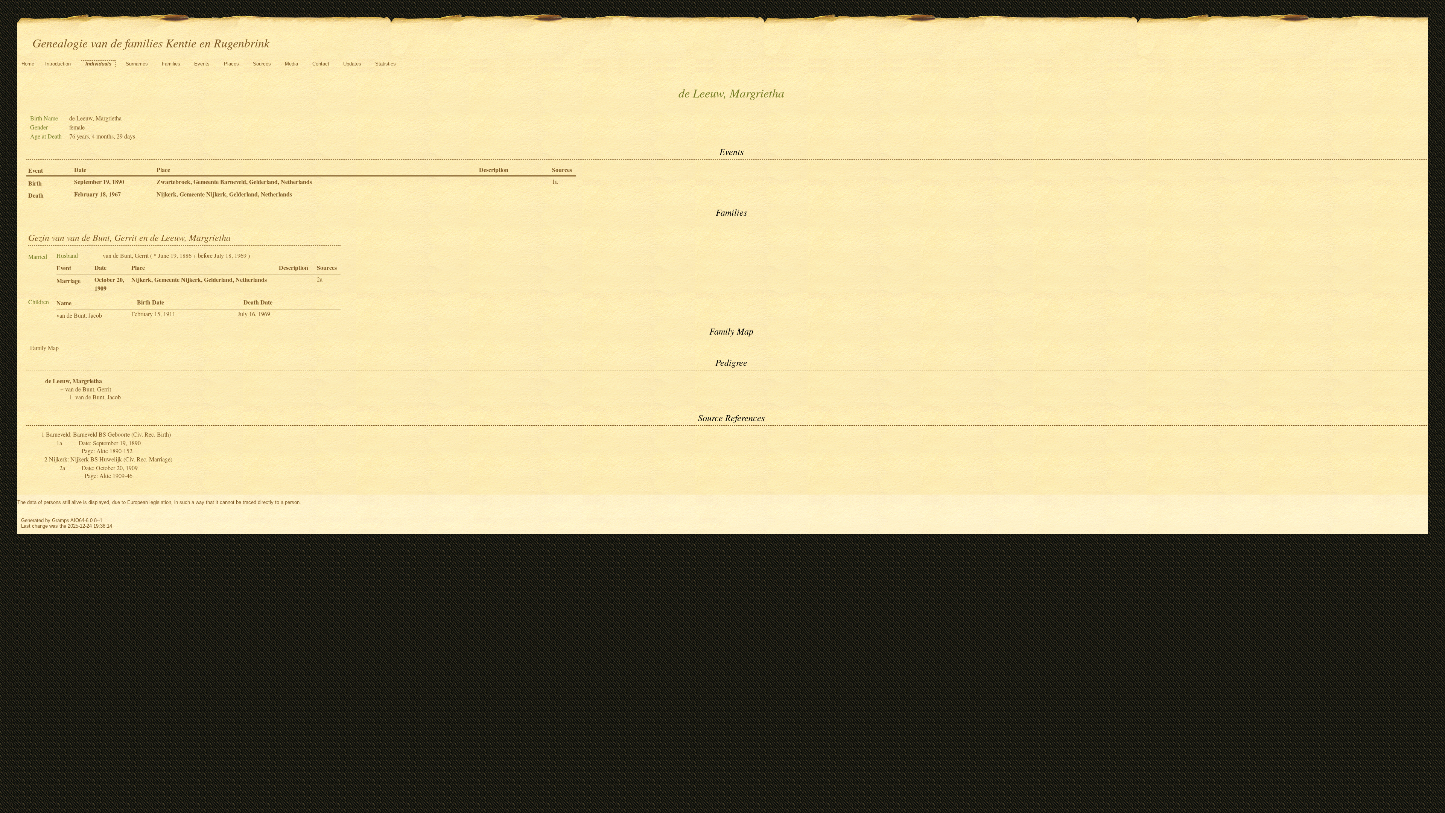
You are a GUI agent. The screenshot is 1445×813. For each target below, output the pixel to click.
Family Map (44, 348)
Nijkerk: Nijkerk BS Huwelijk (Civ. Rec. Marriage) (110, 459)
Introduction (58, 64)
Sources (262, 64)
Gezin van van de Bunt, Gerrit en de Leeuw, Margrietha (129, 237)
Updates (352, 64)
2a (319, 279)
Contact (320, 64)
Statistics (385, 64)
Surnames (137, 64)
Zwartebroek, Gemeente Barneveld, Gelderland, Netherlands (234, 181)
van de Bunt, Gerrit (126, 255)
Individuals (98, 64)
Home (27, 64)
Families (171, 64)
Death (36, 195)
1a (555, 181)
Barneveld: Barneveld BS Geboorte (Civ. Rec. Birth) (108, 434)
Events (202, 64)
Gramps (60, 520)
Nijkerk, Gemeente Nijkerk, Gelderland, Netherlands (224, 194)
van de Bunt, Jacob (79, 315)
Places (231, 64)
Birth (35, 183)
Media (291, 64)
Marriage (68, 280)
